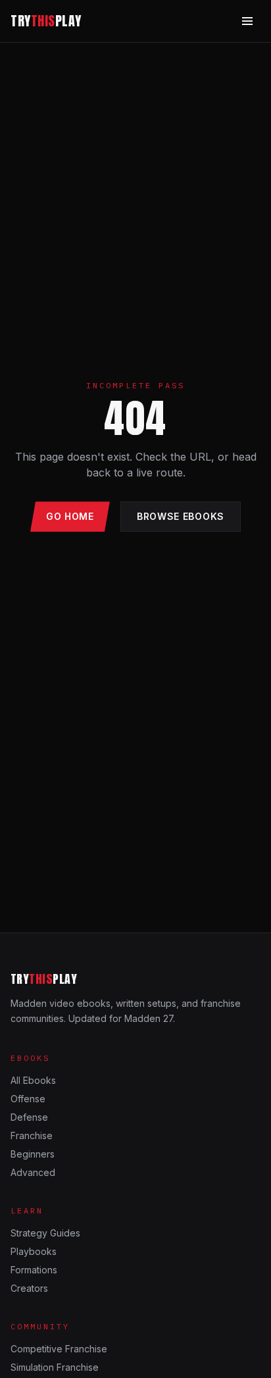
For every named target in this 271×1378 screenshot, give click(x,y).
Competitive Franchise (59, 1348)
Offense (28, 1098)
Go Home (70, 516)
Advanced (33, 1172)
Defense (29, 1117)
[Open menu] (247, 21)
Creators (29, 1288)
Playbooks (34, 1251)
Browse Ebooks (180, 516)
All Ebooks (33, 1080)
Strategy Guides (45, 1232)
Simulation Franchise (55, 1367)
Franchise (32, 1135)
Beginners (33, 1154)
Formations (34, 1269)
